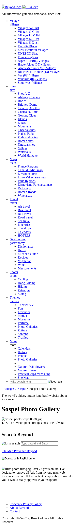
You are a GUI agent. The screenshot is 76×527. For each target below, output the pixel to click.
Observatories (26, 130)
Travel (14, 199)
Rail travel (24, 213)
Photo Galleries (27, 326)
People (22, 355)
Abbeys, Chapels (29, 97)
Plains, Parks (26, 133)
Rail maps (24, 188)
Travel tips (24, 228)
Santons (23, 334)
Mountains (24, 126)
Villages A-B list (28, 28)
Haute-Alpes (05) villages (34, 64)
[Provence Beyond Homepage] (11, 7)
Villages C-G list (28, 31)
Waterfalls (24, 152)
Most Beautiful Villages (33, 50)
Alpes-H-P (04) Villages (33, 61)
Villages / (11, 388)
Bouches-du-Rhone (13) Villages (39, 71)
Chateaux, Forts (28, 111)
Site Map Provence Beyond (19, 451)
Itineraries (24, 224)
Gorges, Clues (27, 115)
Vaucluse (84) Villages (32, 79)
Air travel (24, 206)
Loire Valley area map (32, 177)
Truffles (23, 337)
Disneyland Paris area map (35, 184)
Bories (22, 101)
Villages (15, 20)
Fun (20, 308)
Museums (24, 319)
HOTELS (24, 235)
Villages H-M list (29, 35)
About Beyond (19, 507)
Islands (22, 119)
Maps (13, 159)
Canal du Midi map (30, 170)
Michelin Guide (28, 254)
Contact (15, 511)
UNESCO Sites (28, 53)
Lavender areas (27, 173)
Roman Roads (27, 192)
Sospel (22, 388)
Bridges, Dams (27, 104)
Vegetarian (24, 261)
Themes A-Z (26, 304)
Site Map (23, 377)
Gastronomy (18, 239)
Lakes (22, 122)
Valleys (22, 148)
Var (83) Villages (29, 75)
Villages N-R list (28, 39)
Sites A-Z (24, 93)
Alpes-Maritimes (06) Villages (37, 68)
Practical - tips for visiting (34, 374)
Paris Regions (26, 181)
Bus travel (24, 210)
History (22, 352)
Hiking (22, 286)
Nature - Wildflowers (31, 366)
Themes (15, 297)
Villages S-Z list (28, 42)
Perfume (23, 323)
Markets (23, 315)
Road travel (25, 217)
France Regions (28, 57)
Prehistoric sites (28, 137)
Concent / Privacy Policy (26, 504)
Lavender (24, 312)
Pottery (22, 330)
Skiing (22, 294)
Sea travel (24, 221)
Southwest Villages (30, 82)
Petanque (24, 290)
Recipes (23, 257)
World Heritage (27, 155)
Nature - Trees (27, 370)
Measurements (27, 268)
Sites (13, 86)
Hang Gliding (26, 283)
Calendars (24, 232)
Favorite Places (27, 46)
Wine (21, 264)
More (13, 341)
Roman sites (25, 141)
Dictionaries (25, 246)
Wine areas (25, 195)
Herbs (22, 250)
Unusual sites (26, 144)
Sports (14, 272)
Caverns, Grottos (29, 108)
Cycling (23, 279)
